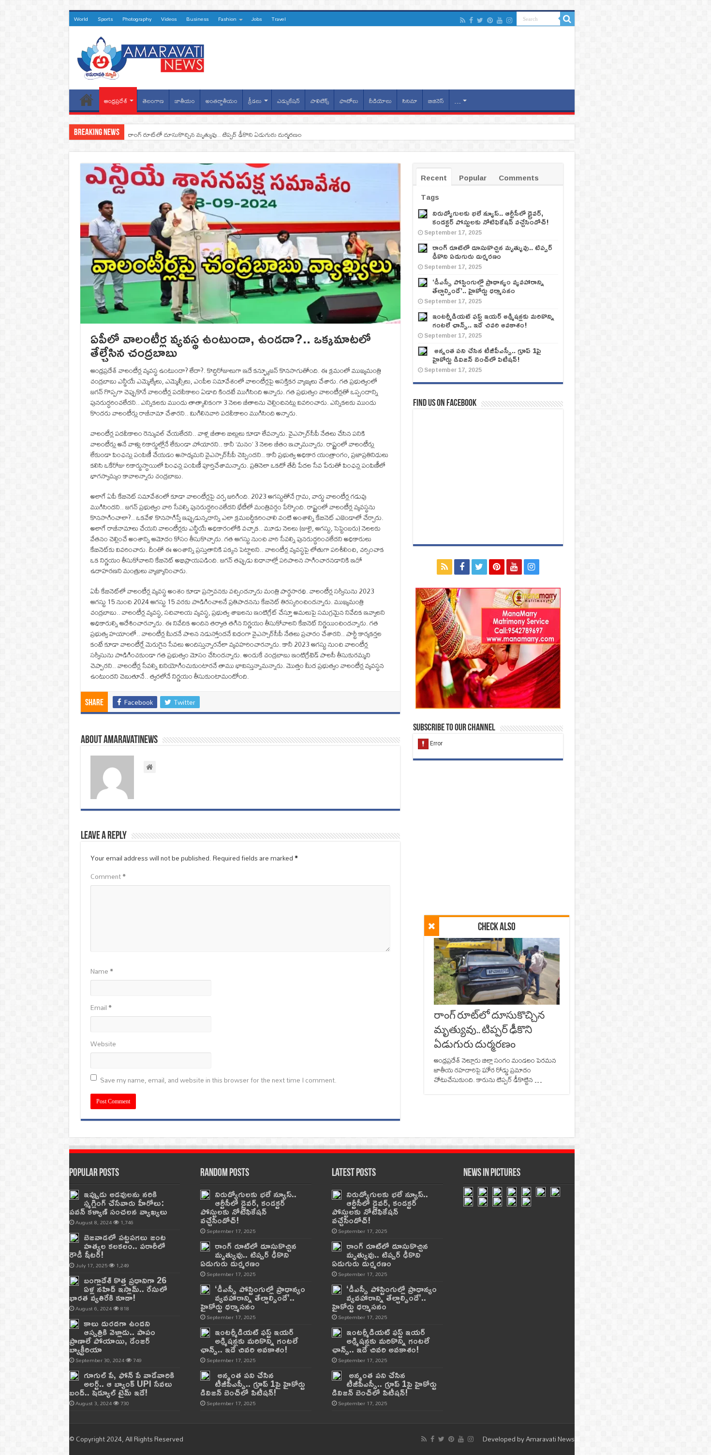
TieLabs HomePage (86, 99)
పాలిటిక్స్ (320, 101)
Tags (430, 197)
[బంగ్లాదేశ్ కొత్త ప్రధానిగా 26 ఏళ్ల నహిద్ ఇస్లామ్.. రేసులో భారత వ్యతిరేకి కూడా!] (74, 1281)
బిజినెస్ (436, 101)
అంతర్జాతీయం (221, 101)
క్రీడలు (255, 101)
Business (197, 19)
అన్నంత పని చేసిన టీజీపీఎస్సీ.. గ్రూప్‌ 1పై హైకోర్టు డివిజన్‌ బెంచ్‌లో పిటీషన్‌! (486, 354)
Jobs (256, 19)
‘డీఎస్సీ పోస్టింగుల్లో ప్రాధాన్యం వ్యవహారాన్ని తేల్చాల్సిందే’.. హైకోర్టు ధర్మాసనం (216, 134)
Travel (278, 19)
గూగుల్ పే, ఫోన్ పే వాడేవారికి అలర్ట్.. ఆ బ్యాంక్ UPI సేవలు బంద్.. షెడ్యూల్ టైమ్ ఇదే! (121, 1383)
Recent (434, 178)
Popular (473, 178)
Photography (136, 19)
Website (103, 1044)
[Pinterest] (490, 20)
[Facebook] (471, 20)
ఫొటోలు (349, 101)
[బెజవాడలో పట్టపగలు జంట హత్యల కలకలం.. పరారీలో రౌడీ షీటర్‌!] (74, 1238)
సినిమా (409, 101)
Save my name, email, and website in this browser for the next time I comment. (218, 1080)
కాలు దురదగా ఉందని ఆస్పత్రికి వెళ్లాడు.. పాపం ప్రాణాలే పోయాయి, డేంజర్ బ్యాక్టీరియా (112, 1336)
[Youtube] (500, 20)
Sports (105, 19)
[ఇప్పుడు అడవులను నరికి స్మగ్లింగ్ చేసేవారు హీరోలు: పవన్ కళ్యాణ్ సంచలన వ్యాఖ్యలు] (74, 1195)
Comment (108, 876)
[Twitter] (480, 20)
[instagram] (509, 20)
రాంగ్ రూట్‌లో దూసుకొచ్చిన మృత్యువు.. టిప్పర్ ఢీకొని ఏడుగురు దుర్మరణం (489, 1030)
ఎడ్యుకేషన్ (288, 101)
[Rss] (462, 20)
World (81, 19)
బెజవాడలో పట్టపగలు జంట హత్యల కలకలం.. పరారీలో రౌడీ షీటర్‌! (117, 1245)
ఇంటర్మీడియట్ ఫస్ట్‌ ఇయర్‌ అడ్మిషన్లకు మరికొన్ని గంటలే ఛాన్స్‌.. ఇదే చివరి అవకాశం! (493, 320)
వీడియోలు (380, 101)
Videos (169, 19)
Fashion (227, 19)
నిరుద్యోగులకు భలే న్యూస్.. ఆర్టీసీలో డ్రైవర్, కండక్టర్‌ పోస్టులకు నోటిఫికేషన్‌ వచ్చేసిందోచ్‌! (490, 217)
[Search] (567, 19)
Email (101, 1007)
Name (101, 971)
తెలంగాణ (153, 101)
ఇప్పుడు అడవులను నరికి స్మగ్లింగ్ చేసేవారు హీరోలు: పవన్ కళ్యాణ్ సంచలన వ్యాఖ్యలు (118, 1202)
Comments (519, 178)
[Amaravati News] (143, 56)
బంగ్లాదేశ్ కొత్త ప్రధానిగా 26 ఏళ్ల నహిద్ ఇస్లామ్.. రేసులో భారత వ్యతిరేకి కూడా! (118, 1289)
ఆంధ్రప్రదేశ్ (115, 101)
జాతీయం (185, 101)
